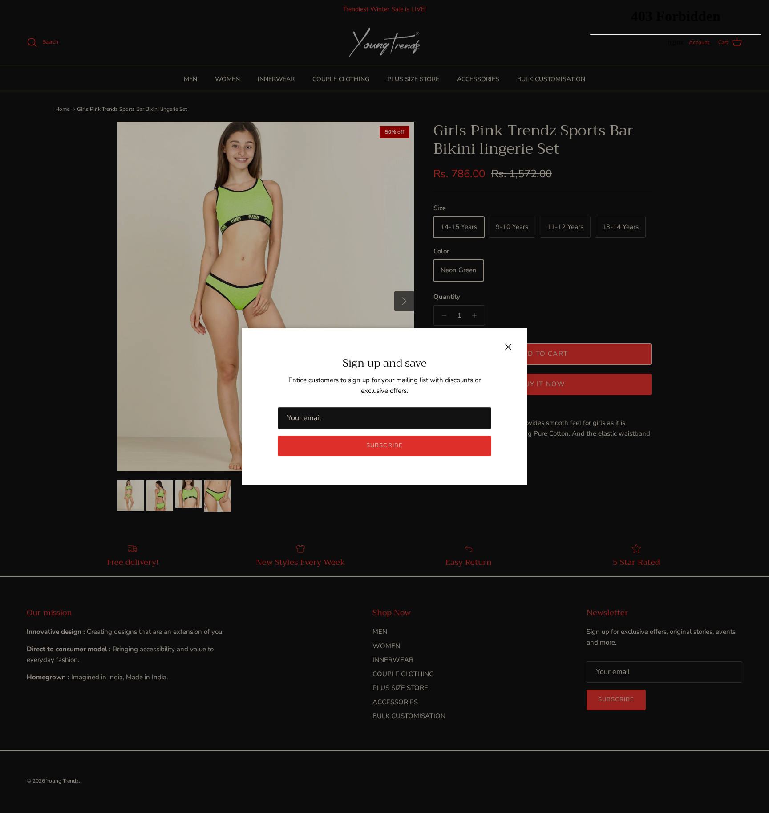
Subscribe (384, 445)
